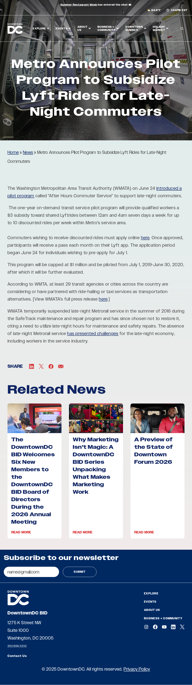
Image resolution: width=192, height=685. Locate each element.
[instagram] (146, 627)
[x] (182, 627)
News (28, 152)
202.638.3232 (17, 646)
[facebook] (155, 627)
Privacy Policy (137, 669)
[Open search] (182, 28)
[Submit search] (181, 43)
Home (13, 152)
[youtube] (164, 627)
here (145, 237)
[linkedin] (173, 627)
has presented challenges (92, 333)
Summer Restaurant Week (78, 4)
